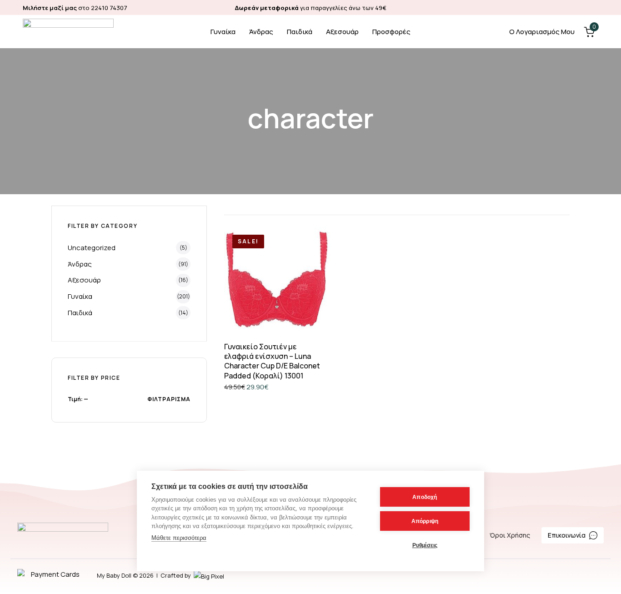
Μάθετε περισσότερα (178, 537)
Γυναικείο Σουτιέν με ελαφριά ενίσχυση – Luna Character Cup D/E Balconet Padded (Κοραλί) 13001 (272, 361)
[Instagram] (594, 7)
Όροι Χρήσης (510, 535)
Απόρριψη (425, 521)
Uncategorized (91, 247)
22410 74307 (109, 8)
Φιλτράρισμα (168, 399)
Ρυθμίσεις (425, 545)
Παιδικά (299, 31)
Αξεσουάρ (342, 31)
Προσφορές (391, 31)
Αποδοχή (424, 497)
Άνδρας (261, 31)
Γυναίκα (222, 31)
